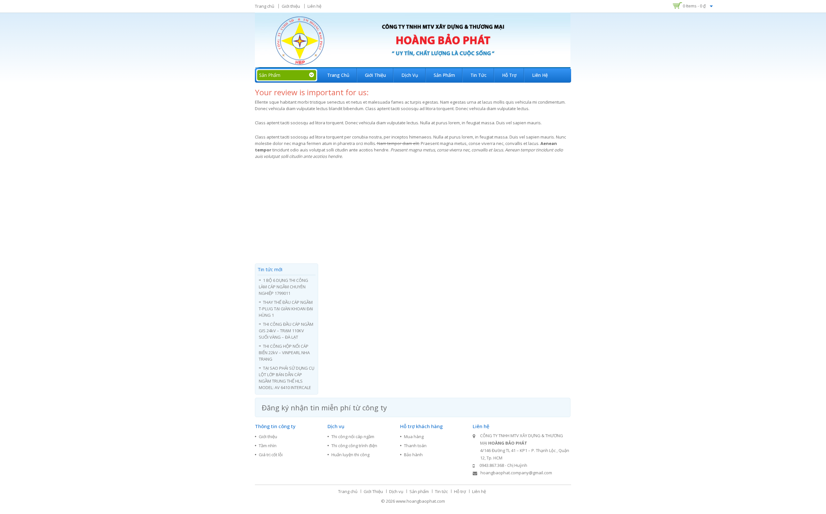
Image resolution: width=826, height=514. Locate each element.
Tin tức (478, 75)
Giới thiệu (291, 6)
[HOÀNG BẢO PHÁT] (412, 40)
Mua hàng (414, 436)
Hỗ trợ (509, 75)
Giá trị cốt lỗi (271, 454)
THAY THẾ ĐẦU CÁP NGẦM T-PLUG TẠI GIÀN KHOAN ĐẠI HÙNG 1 (286, 308)
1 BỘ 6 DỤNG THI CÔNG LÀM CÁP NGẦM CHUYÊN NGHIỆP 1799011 (283, 286)
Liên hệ (314, 6)
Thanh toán (415, 445)
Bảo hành (413, 454)
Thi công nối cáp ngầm (352, 436)
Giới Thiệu (375, 75)
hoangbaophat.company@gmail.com (516, 473)
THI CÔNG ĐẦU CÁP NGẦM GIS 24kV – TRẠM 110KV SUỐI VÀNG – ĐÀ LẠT (286, 330)
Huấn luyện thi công (350, 454)
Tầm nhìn (268, 445)
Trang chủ (264, 6)
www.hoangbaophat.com (420, 501)
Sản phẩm (444, 75)
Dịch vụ (409, 75)
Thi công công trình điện (354, 445)
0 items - (694, 6)
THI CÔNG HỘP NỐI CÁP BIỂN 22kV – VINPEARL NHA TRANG (284, 352)
